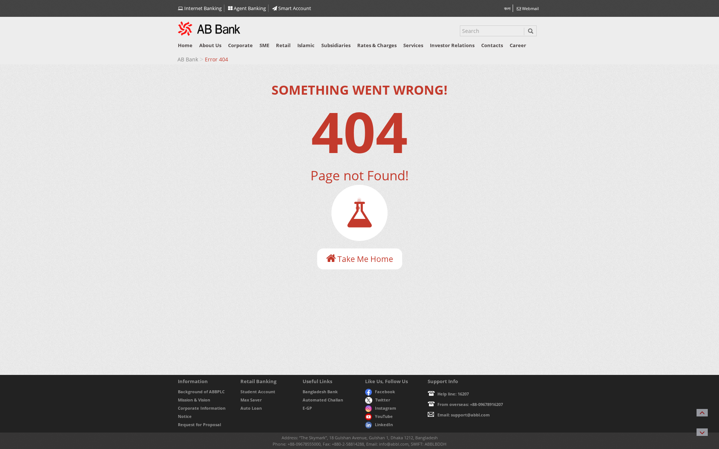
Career (518, 45)
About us (210, 45)
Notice (185, 416)
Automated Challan (323, 400)
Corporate (240, 45)
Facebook (385, 391)
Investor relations (452, 45)
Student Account (257, 391)
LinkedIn (384, 424)
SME (264, 45)
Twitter (382, 400)
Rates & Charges (377, 45)
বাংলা (507, 8)
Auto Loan (251, 408)
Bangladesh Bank (320, 391)
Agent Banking (249, 8)
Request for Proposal (199, 424)
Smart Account (294, 8)
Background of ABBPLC (201, 391)
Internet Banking (202, 8)
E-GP (307, 408)
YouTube (384, 416)
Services (413, 45)
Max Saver (251, 400)
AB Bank (188, 59)
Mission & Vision (194, 400)
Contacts (492, 45)
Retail (283, 45)
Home (185, 45)
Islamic (306, 45)
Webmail (530, 8)
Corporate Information (201, 408)
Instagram (385, 408)
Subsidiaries (336, 45)
